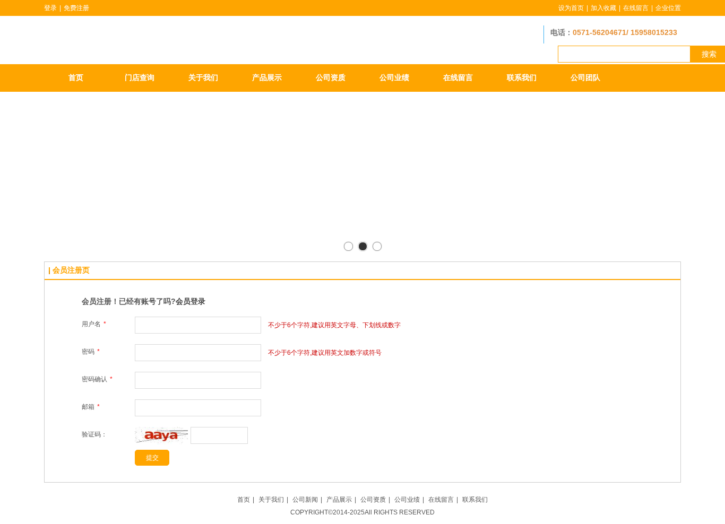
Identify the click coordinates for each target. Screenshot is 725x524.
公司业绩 (407, 499)
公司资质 (373, 499)
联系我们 (475, 499)
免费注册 (76, 8)
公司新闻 (305, 499)
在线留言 (636, 8)
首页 (243, 499)
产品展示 (339, 499)
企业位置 (668, 8)
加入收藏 (603, 8)
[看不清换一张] (161, 442)
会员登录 (190, 301)
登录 (50, 8)
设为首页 (571, 8)
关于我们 (271, 499)
